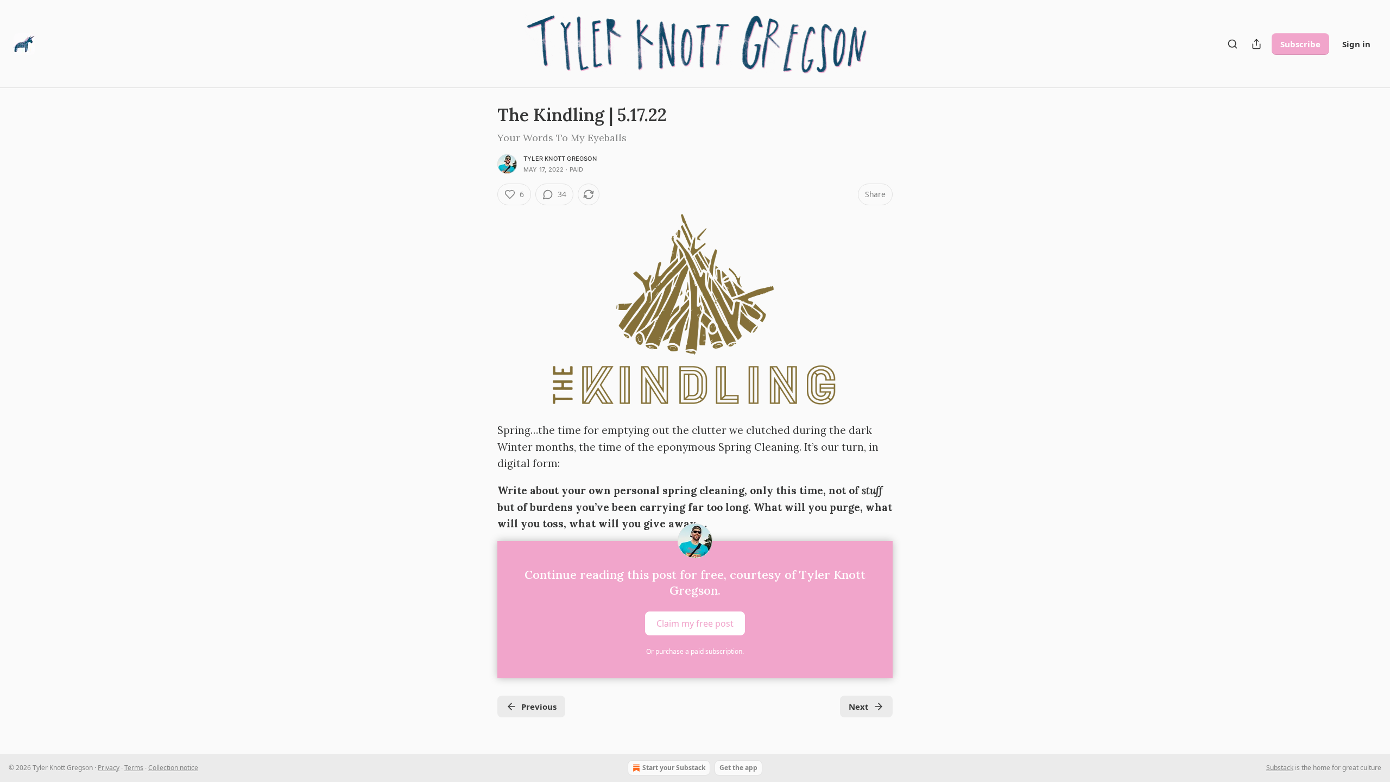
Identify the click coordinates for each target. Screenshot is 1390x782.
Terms (133, 767)
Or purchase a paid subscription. (695, 651)
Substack (1279, 767)
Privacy (108, 767)
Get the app (738, 767)
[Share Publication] (1256, 44)
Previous (539, 706)
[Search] (1232, 44)
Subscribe (1300, 44)
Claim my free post (695, 623)
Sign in (1356, 44)
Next (859, 706)
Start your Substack (673, 767)
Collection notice (173, 767)
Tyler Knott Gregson (560, 158)
